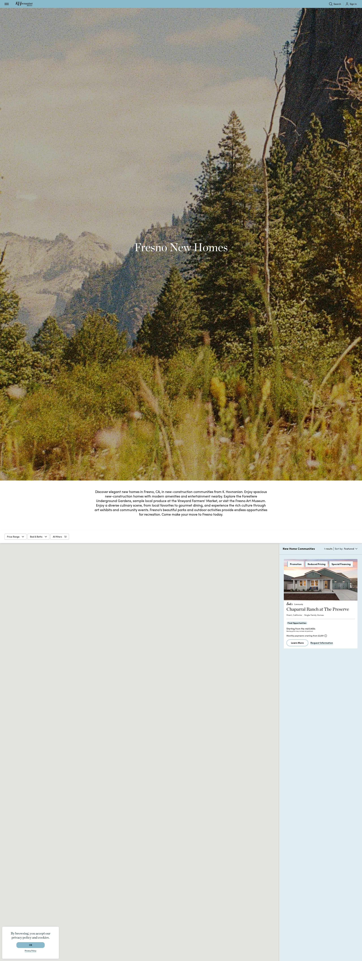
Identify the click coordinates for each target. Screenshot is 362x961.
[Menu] (7, 4)
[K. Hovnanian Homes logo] (24, 4)
